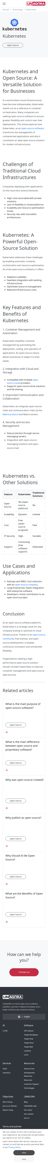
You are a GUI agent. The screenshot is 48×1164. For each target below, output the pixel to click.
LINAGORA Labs (30, 1106)
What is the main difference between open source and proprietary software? (22, 745)
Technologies (29, 1088)
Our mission (29, 1114)
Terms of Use (29, 1068)
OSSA (5, 1068)
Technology (17, 9)
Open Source (13, 45)
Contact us (24, 972)
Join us (26, 1118)
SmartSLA (6, 1072)
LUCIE (5, 1031)
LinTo (26, 1055)
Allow (24, 1153)
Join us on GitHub (10, 1106)
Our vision (28, 1110)
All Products (28, 1031)
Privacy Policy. (15, 1147)
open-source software (32, 128)
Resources (28, 1080)
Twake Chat (28, 1039)
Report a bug (8, 1110)
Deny (24, 1159)
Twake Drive (29, 1043)
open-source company (26, 584)
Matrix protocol (10, 414)
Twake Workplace (31, 1035)
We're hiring (7, 1102)
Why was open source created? (24, 780)
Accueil (6, 9)
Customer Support (31, 1084)
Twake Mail (28, 1047)
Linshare (27, 1051)
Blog (26, 1102)
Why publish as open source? (23, 817)
